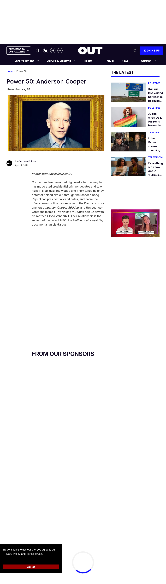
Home (9, 71)
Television (156, 157)
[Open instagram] (60, 50)
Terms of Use (34, 553)
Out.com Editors (27, 161)
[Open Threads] (52, 50)
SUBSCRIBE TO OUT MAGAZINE (17, 50)
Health (88, 60)
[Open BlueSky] (45, 50)
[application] (135, 223)
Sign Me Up (151, 50)
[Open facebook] (38, 50)
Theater (153, 132)
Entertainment (24, 60)
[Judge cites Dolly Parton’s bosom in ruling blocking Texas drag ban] (128, 116)
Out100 (146, 60)
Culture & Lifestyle (59, 60)
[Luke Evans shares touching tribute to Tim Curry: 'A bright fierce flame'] (128, 141)
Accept (31, 566)
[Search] (135, 50)
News (124, 60)
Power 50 (21, 71)
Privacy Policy (12, 553)
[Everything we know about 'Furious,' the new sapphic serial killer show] (128, 166)
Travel (109, 60)
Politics (154, 83)
